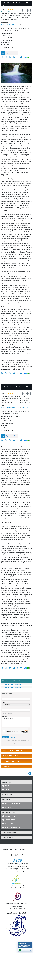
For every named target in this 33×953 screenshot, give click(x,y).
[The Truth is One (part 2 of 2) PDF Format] (17, 440)
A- (23, 10)
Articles (3, 24)
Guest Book (5, 849)
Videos (15, 847)
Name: (4, 697)
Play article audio (10, 53)
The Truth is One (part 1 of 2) (13, 684)
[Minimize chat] (31, 943)
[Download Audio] (10, 57)
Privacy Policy (13, 849)
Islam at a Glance (23, 847)
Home (3, 847)
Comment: (5, 716)
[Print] (14, 57)
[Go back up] (29, 773)
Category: (5, 23)
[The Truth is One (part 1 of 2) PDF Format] (17, 57)
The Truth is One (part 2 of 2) (13, 687)
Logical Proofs (25, 24)
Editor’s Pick (5, 11)
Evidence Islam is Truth (13, 24)
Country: (4, 702)
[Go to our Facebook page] (11, 855)
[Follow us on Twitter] (16, 855)
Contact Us (22, 849)
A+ (29, 10)
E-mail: (4, 708)
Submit (5, 737)
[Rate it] (2, 57)
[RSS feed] (22, 855)
